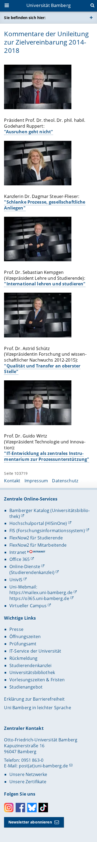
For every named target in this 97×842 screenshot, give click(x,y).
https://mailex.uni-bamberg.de (40, 592)
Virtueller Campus (28, 606)
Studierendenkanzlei (30, 665)
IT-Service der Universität (35, 651)
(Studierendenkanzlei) (31, 572)
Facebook (20, 807)
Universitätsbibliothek (32, 672)
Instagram (8, 807)
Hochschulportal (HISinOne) (38, 523)
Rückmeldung (23, 658)
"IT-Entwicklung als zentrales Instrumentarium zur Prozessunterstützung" (46, 456)
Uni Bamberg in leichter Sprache (37, 708)
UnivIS (15, 580)
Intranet (17, 552)
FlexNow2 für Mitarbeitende (38, 545)
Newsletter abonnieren (30, 822)
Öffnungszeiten (25, 636)
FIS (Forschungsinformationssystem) (47, 531)
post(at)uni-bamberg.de (43, 766)
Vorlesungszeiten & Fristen (37, 680)
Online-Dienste (24, 566)
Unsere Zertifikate (28, 782)
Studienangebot (26, 687)
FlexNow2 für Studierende (36, 538)
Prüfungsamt (23, 644)
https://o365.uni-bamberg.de (39, 598)
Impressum (36, 481)
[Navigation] (7, 6)
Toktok (43, 807)
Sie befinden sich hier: (25, 17)
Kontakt (12, 481)
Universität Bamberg (48, 5)
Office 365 (19, 559)
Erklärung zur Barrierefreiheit (34, 699)
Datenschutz (65, 481)
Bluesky (32, 807)
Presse (16, 629)
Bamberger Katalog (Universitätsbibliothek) (49, 513)
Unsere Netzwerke (28, 774)
